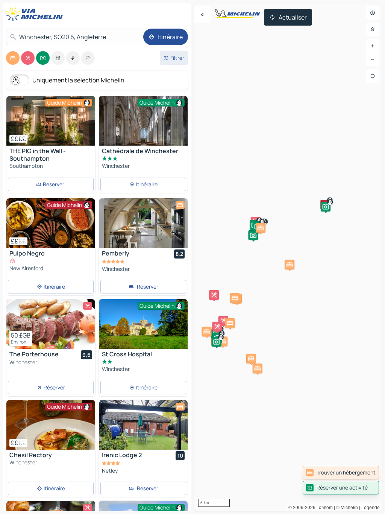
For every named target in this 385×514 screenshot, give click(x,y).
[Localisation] (372, 76)
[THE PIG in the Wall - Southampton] (50, 121)
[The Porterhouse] (50, 324)
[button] (253, 235)
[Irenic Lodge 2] (143, 425)
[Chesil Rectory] (50, 425)
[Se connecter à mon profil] (372, 13)
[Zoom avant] (372, 46)
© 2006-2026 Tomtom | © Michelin (323, 507)
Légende (370, 507)
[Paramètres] (372, 29)
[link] (341, 472)
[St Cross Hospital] (143, 324)
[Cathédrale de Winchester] (143, 130)
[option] (13, 58)
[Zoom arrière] (372, 59)
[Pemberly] (143, 223)
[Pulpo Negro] (50, 223)
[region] (288, 257)
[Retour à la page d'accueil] (36, 14)
